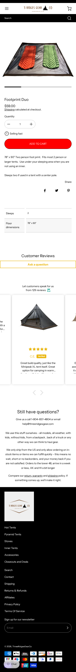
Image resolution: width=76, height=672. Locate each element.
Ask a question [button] (38, 264)
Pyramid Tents (12, 534)
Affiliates (9, 597)
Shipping (9, 109)
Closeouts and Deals (16, 561)
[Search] (67, 18)
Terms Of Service (14, 611)
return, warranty (33, 475)
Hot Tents (10, 527)
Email (10, 627)
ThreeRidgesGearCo (22, 646)
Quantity (9, 116)
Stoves (8, 541)
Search (8, 570)
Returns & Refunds (15, 590)
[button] (8, 8)
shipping (53, 475)
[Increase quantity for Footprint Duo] (31, 124)
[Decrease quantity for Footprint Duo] (9, 124)
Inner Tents (11, 548)
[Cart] (67, 8)
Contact (9, 577)
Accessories (11, 555)
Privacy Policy (12, 604)
